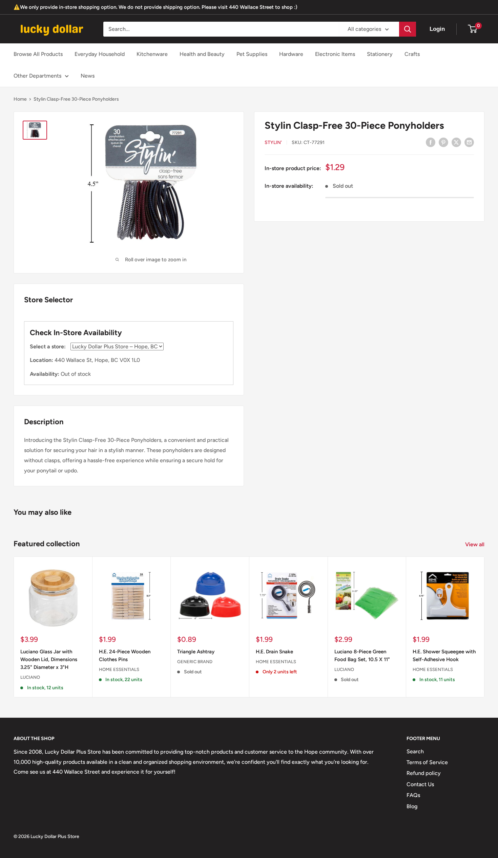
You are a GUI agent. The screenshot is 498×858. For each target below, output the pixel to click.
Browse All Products (38, 54)
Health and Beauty (202, 54)
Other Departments (37, 76)
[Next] (485, 627)
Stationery (380, 54)
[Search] (407, 29)
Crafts (412, 54)
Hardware (291, 54)
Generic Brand (194, 661)
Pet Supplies (251, 54)
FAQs (413, 795)
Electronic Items (335, 54)
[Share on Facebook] (430, 142)
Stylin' (273, 142)
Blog (412, 806)
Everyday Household (100, 54)
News (88, 76)
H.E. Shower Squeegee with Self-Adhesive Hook (444, 655)
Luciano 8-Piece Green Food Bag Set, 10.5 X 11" (362, 655)
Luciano (30, 677)
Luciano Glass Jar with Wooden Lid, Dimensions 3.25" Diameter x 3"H (48, 659)
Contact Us (420, 784)
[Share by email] (469, 142)
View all (475, 544)
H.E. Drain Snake (274, 651)
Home (20, 99)
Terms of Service (427, 762)
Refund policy (424, 773)
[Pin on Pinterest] (443, 142)
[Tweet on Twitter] (456, 142)
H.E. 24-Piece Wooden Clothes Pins (124, 655)
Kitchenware (152, 54)
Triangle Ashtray (195, 651)
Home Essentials (119, 669)
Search (415, 751)
